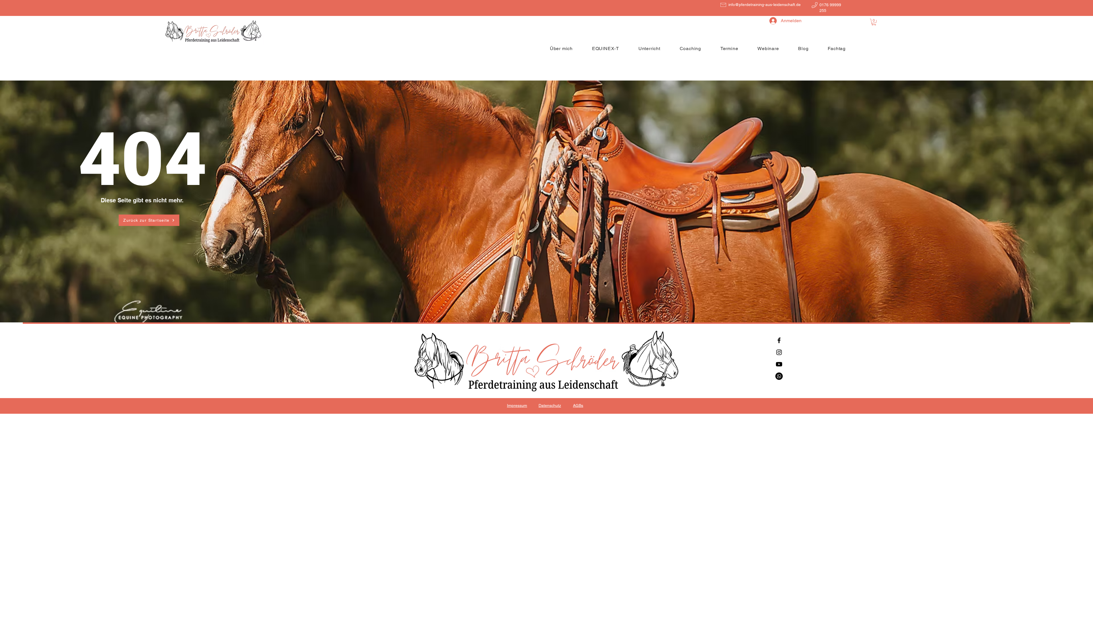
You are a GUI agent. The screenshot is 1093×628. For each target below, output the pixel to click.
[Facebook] (779, 340)
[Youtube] (779, 364)
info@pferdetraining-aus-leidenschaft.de (764, 4)
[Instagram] (779, 352)
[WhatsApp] (779, 376)
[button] (874, 22)
